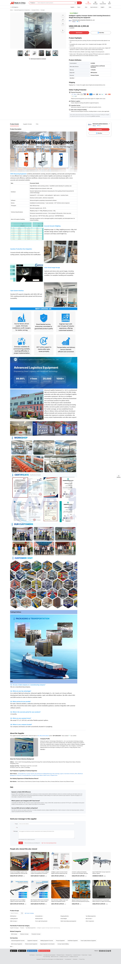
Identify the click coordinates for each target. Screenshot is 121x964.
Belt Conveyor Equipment (16, 944)
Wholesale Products (60, 955)
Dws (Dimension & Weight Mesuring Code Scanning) (47, 773)
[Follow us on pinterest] (108, 950)
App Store (14, 950)
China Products (39, 955)
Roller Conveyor (13, 921)
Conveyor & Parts (35, 10)
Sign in (109, 3)
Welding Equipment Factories (46, 940)
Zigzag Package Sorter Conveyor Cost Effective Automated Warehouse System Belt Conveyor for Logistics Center (80, 901)
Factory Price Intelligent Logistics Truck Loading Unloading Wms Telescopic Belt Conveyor (18, 873)
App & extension (93, 7)
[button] (75, 2)
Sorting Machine (22, 773)
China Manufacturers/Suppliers (49, 955)
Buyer (79, 7)
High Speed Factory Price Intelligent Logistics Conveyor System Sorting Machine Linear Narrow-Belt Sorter (17, 901)
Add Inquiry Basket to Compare (38, 58)
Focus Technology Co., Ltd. (51, 959)
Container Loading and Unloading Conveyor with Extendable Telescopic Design (80, 873)
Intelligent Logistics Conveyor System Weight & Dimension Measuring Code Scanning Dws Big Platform (59, 873)
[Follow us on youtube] (106, 950)
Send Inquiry (79, 32)
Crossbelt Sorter (35, 775)
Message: (16, 831)
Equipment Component (32, 940)
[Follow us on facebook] (100, 950)
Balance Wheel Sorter (44, 775)
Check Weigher (64, 918)
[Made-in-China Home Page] (17, 2)
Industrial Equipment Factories (18, 940)
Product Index (84, 955)
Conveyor (43, 10)
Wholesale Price (69, 955)
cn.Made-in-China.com (73, 956)
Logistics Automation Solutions (67, 773)
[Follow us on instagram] (104, 950)
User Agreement (68, 959)
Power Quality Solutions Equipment (88, 940)
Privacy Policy (82, 959)
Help (86, 7)
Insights (90, 955)
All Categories (15, 7)
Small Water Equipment (73, 940)
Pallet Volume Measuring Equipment (68, 921)
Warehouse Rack (39, 918)
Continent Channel (76, 955)
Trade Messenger (32, 950)
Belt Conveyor (89, 918)
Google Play (22, 950)
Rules (110, 7)
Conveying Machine (26, 775)
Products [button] (32, 3)
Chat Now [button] (101, 32)
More (11, 946)
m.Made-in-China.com (64, 956)
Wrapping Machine (65, 916)
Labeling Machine (14, 918)
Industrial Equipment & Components (22, 10)
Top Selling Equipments (91, 916)
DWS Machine (13, 916)
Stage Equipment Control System (47, 944)
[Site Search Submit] (79, 2)
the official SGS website (43, 735)
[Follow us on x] (102, 950)
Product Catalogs (30, 913)
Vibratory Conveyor (24, 934)
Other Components (90, 921)
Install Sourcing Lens (45, 950)
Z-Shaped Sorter (53, 775)
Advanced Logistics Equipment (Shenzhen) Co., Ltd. (83, 20)
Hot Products (32, 955)
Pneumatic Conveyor (36, 934)
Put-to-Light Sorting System (41, 921)
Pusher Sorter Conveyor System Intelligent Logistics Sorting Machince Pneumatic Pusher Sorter (40, 873)
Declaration (75, 959)
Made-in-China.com (54, 956)
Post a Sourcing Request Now (49, 843)
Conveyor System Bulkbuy (63, 944)
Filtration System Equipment (31, 944)
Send (21, 843)
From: (16, 823)
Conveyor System (30, 773)
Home (11, 10)
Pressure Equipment (60, 940)
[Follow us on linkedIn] (110, 950)
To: (17, 827)
